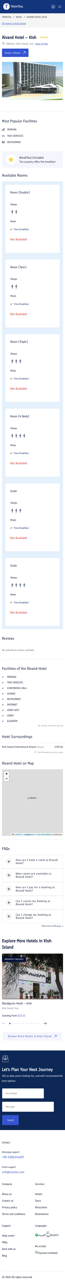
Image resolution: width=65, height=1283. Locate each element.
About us (7, 1194)
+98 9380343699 (13, 1157)
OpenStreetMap (44, 834)
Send (10, 1120)
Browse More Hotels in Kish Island (30, 1036)
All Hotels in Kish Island (14, 23)
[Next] (45, 1024)
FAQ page (57, 926)
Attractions (41, 1207)
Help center (8, 1235)
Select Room (12, 52)
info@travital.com (13, 1172)
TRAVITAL (7, 17)
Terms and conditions (13, 1214)
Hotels (38, 1194)
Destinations (41, 1214)
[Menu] (60, 6)
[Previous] (4, 1024)
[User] (53, 6)
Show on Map (41, 43)
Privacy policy (9, 1207)
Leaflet (17, 834)
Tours (38, 1200)
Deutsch (54, 1235)
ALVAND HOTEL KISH (36, 17)
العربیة (42, 1235)
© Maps (28, 834)
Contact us (7, 1200)
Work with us (9, 1249)
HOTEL (19, 17)
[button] (33, 802)
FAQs (5, 1242)
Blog (4, 1255)
